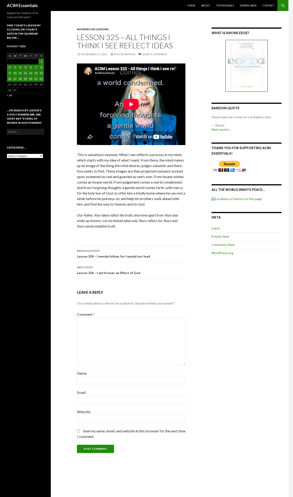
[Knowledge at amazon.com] (247, 66)
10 (14, 73)
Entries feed (220, 236)
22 (41, 78)
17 (14, 78)
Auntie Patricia (124, 54)
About (205, 5)
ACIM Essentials (22, 5)
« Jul (9, 95)
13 (30, 73)
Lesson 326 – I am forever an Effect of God (108, 270)
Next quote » (221, 129)
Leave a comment (154, 54)
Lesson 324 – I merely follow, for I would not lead (113, 253)
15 (41, 73)
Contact (268, 5)
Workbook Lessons (93, 29)
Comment (86, 314)
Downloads (248, 5)
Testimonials (225, 5)
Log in (216, 228)
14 (36, 73)
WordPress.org (222, 253)
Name (82, 373)
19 (25, 78)
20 (30, 78)
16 (9, 78)
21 (36, 78)
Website (83, 411)
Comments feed (223, 245)
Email (81, 392)
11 (20, 73)
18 (20, 78)
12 (25, 73)
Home (191, 5)
